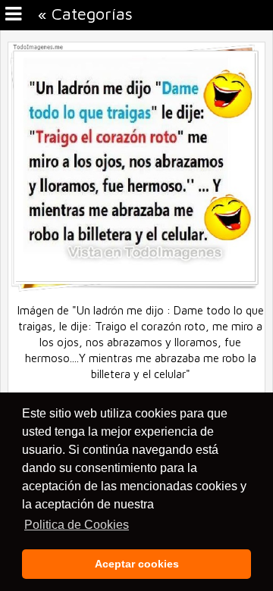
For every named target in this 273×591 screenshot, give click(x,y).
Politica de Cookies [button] (76, 524)
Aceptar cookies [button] (137, 564)
